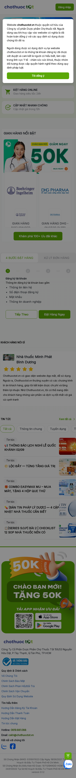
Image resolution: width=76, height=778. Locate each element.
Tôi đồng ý (38, 75)
